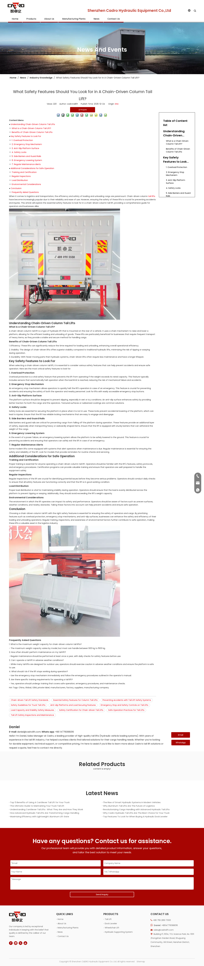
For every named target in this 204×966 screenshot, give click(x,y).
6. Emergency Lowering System (27, 160)
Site (117, 103)
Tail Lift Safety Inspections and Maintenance (32, 715)
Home (15, 18)
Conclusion (16, 188)
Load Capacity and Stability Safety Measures (32, 710)
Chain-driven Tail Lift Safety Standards (29, 700)
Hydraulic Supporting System (119, 932)
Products (31, 18)
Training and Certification (24, 172)
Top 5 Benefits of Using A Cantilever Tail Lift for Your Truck (40, 802)
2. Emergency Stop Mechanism (27, 144)
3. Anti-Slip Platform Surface (25, 148)
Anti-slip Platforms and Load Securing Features (73, 705)
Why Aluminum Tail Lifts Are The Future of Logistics (129, 805)
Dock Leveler (111, 923)
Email (180, 735)
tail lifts (151, 196)
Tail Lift (108, 919)
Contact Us (113, 18)
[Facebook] (11, 943)
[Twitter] (20, 943)
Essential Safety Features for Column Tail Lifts (75, 700)
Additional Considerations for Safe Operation (32, 168)
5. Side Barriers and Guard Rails (26, 156)
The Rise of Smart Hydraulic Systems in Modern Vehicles (132, 802)
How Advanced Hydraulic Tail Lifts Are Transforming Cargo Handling (44, 812)
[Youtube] (25, 943)
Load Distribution (20, 180)
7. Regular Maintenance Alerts (26, 164)
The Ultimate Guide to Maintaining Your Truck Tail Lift (37, 805)
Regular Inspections (21, 176)
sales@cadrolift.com (164, 930)
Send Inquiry (102, 894)
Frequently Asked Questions (25, 192)
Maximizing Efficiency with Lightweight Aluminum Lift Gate (39, 816)
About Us (49, 18)
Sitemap (141, 961)
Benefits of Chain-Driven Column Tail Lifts (32, 132)
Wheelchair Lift (112, 927)
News (96, 18)
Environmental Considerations (26, 184)
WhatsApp (181, 742)
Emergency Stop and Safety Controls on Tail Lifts (124, 705)
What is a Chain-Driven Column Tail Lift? (31, 128)
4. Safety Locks (19, 152)
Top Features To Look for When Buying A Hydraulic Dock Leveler (135, 816)
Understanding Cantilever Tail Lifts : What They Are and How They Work (46, 809)
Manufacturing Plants (73, 18)
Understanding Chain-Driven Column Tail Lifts (33, 124)
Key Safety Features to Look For (26, 136)
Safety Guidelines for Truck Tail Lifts (28, 705)
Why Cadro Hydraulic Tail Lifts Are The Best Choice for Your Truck (136, 812)
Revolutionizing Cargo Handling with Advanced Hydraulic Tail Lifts (136, 809)
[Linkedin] (15, 943)
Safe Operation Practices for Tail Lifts (126, 710)
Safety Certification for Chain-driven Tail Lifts (81, 710)
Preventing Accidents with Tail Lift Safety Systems (127, 700)
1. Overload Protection (22, 140)
